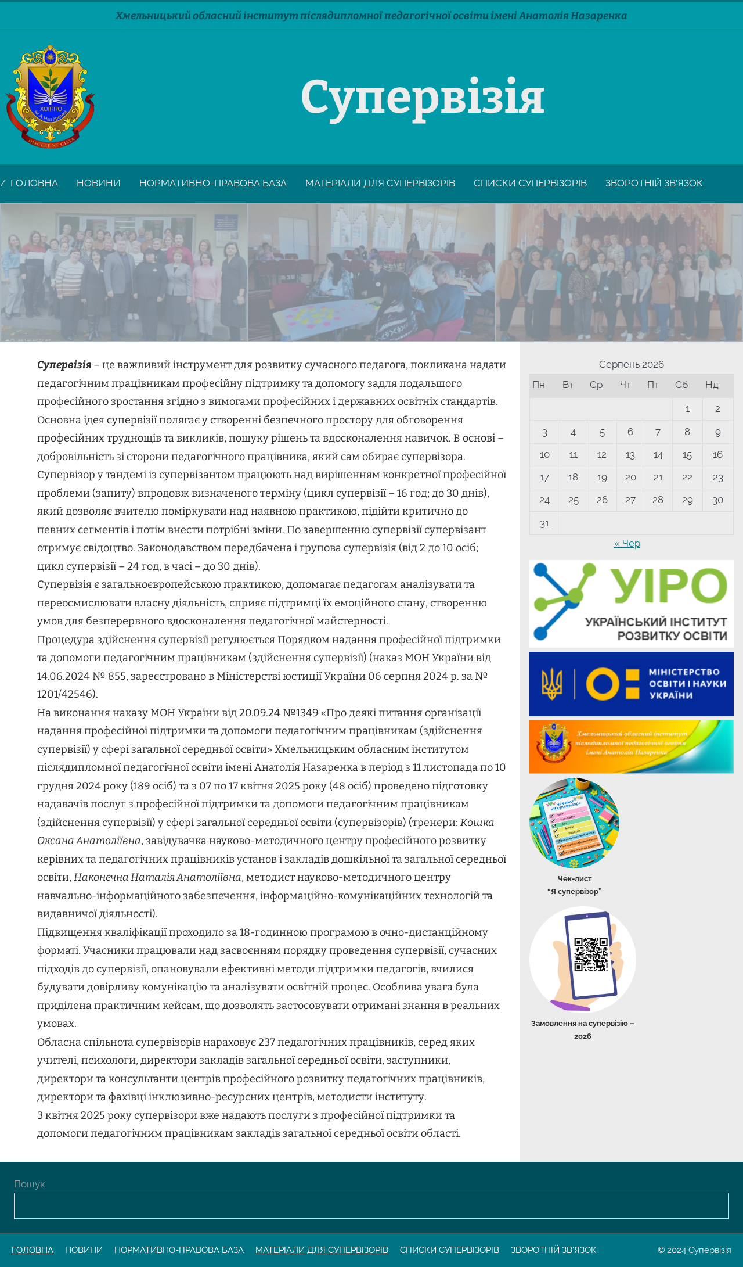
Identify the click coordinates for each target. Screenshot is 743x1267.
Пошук (29, 1184)
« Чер (627, 543)
